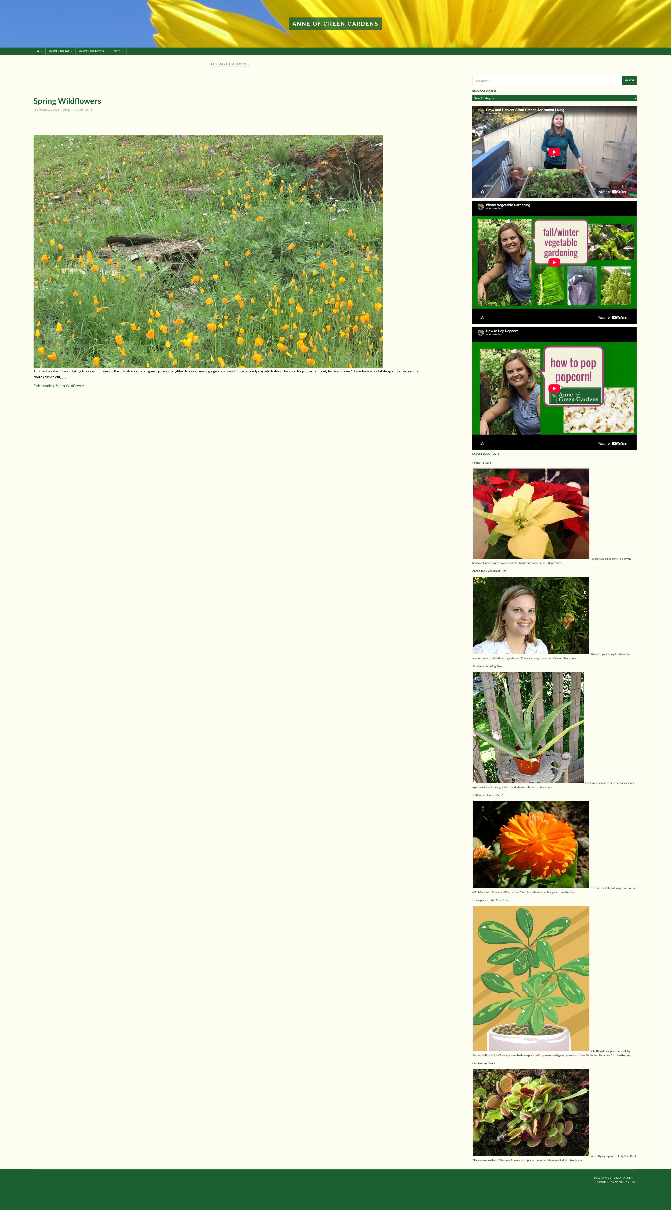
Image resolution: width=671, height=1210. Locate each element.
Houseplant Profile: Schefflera (490, 900)
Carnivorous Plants (483, 1063)
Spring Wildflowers (67, 101)
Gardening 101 (59, 51)
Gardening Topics (91, 51)
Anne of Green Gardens (335, 23)
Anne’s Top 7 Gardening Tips (489, 570)
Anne (67, 109)
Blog (117, 51)
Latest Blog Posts (485, 453)
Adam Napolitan (618, 1182)
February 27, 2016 (46, 109)
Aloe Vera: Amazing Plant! (488, 666)
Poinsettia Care (481, 462)
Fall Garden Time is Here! (487, 795)
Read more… (555, 562)
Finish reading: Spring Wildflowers (59, 386)
